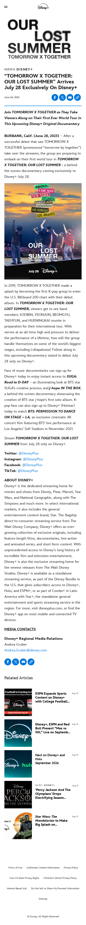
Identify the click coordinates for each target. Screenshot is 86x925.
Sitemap (43, 898)
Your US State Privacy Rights (24, 878)
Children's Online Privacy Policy (60, 878)
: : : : (23, 462)
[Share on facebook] (55, 97)
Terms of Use (15, 867)
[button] (6, 7)
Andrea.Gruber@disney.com (25, 650)
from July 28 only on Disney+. (41, 441)
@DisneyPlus (29, 453)
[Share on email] (70, 97)
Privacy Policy (71, 867)
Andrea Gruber (33, 644)
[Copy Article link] (77, 97)
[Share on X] (62, 97)
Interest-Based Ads (17, 888)
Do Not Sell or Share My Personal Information (55, 888)
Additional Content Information (43, 867)
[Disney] (43, 6)
